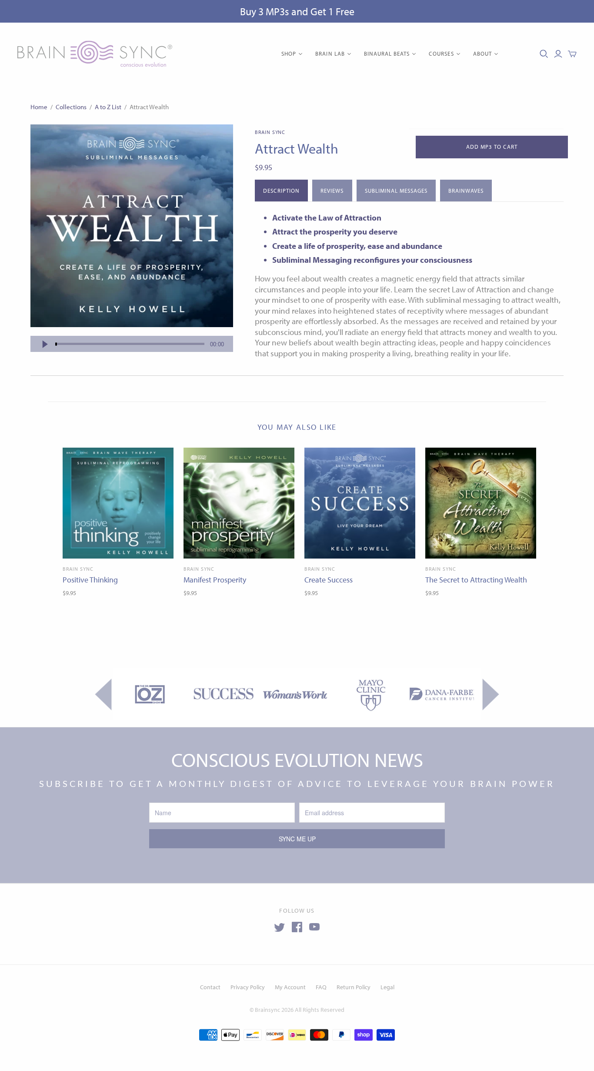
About (482, 53)
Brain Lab (329, 53)
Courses (441, 53)
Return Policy (353, 987)
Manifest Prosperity (215, 580)
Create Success (328, 580)
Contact (210, 987)
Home (38, 107)
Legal (387, 987)
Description (281, 190)
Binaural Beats (387, 53)
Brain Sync (78, 569)
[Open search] (544, 54)
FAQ (321, 987)
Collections (71, 107)
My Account (290, 987)
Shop (288, 53)
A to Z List (108, 107)
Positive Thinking (90, 580)
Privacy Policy (247, 987)
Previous (103, 694)
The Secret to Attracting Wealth (476, 580)
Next (491, 694)
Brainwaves (465, 190)
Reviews (332, 190)
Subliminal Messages (396, 190)
